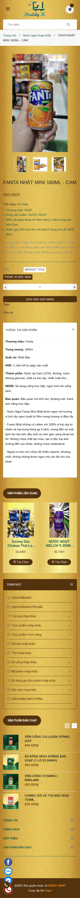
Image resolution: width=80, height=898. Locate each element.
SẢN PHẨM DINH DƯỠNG (27, 699)
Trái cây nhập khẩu (23, 616)
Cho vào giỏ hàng (40, 299)
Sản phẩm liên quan (22, 493)
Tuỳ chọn (22, 562)
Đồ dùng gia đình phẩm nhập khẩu (33, 680)
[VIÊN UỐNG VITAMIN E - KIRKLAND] (12, 781)
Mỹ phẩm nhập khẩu (24, 671)
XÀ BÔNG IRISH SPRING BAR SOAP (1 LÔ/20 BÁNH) (45, 758)
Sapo (48, 890)
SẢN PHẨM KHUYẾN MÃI (26, 607)
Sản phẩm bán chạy (22, 720)
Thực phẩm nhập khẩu (26, 625)
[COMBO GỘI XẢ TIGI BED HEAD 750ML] (12, 801)
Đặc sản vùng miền (24, 689)
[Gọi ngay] (6, 884)
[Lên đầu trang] (70, 877)
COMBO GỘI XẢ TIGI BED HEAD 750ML (47, 798)
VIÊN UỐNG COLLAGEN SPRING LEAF (47, 739)
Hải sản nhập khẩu (23, 643)
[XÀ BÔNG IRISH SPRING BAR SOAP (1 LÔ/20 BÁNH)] (12, 762)
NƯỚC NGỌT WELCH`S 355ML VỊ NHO (59, 544)
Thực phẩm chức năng (26, 634)
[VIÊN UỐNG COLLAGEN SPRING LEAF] (12, 742)
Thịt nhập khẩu (21, 653)
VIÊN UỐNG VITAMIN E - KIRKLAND (42, 778)
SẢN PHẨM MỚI (21, 597)
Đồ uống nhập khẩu (24, 662)
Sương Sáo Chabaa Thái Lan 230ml (21, 544)
